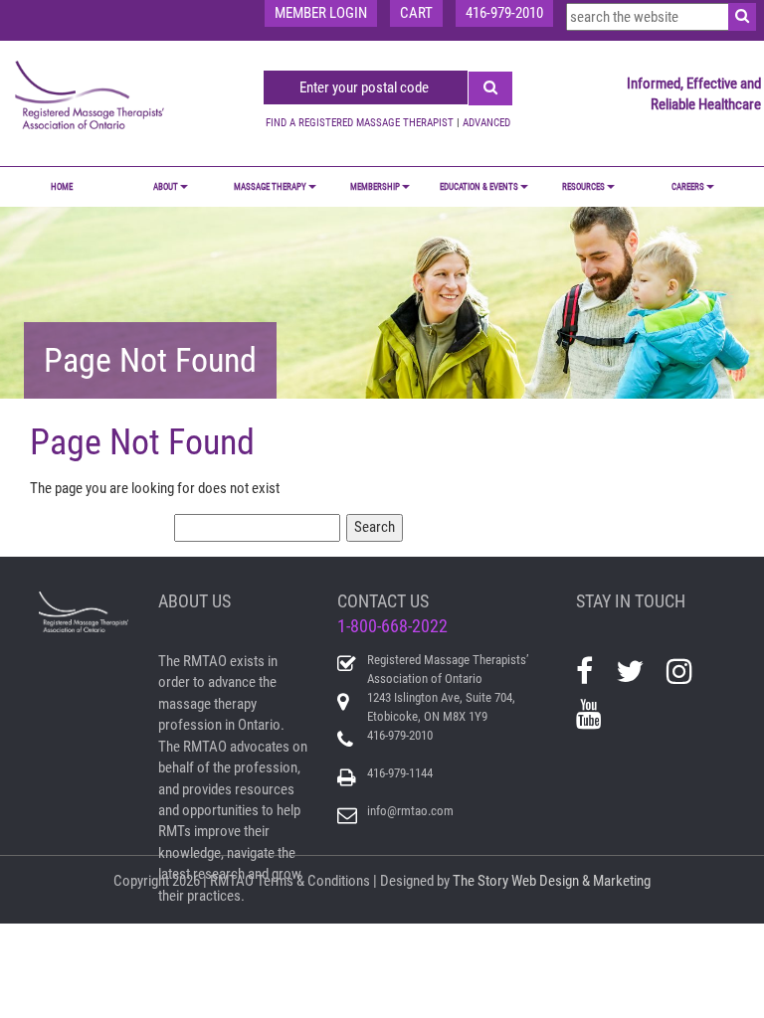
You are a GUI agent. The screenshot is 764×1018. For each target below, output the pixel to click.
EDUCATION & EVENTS (479, 187)
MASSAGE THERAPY (270, 187)
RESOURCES (583, 187)
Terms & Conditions (313, 881)
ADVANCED (486, 122)
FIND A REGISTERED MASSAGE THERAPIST (360, 122)
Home (62, 187)
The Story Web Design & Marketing (552, 881)
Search (374, 527)
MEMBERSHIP (375, 187)
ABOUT (165, 187)
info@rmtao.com (410, 810)
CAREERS (687, 187)
